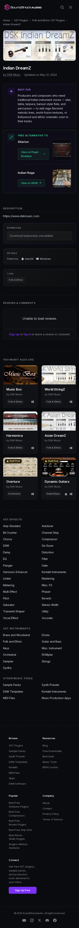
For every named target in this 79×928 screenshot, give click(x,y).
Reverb (46, 598)
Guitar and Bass (51, 641)
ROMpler (47, 654)
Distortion (48, 552)
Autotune (47, 526)
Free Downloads (52, 751)
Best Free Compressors (17, 813)
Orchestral (9, 654)
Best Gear (48, 756)
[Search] (62, 7)
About (46, 802)
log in (27, 334)
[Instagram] (32, 920)
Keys (6, 648)
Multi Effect (10, 591)
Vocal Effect (10, 618)
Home (6, 20)
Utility (45, 611)
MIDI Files (9, 698)
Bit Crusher (10, 532)
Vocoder (47, 618)
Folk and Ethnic (12, 641)
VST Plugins (21, 20)
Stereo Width (50, 604)
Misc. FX (47, 585)
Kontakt (13, 767)
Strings (46, 661)
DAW (6, 545)
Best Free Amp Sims (20, 829)
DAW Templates (13, 691)
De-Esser (47, 545)
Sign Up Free (22, 890)
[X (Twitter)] (39, 920)
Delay (6, 552)
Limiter (7, 578)
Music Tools (50, 761)
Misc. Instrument (52, 648)
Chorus (7, 539)
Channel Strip (50, 532)
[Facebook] (55, 920)
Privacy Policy (51, 813)
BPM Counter (50, 767)
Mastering (48, 578)
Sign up (14, 334)
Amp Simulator (12, 526)
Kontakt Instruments (54, 572)
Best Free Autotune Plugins (19, 804)
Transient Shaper (14, 611)
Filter (45, 558)
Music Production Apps (56, 698)
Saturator (9, 604)
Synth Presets (50, 684)
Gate (45, 565)
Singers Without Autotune (18, 846)
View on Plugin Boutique (30, 154)
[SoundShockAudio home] (23, 7)
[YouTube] (24, 920)
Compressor (49, 539)
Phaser (46, 591)
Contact (47, 808)
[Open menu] (70, 7)
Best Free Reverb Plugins (17, 822)
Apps (12, 778)
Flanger (8, 565)
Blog (45, 745)
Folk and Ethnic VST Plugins (48, 20)
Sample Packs (12, 684)
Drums (46, 635)
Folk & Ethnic (16, 279)
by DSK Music (12, 74)
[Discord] (47, 920)
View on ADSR (29, 182)
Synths (7, 667)
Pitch (6, 598)
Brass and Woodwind (16, 635)
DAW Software (17, 783)
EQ (5, 558)
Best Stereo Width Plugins (17, 837)
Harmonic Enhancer (15, 572)
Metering (8, 585)
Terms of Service (53, 819)
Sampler (8, 661)
